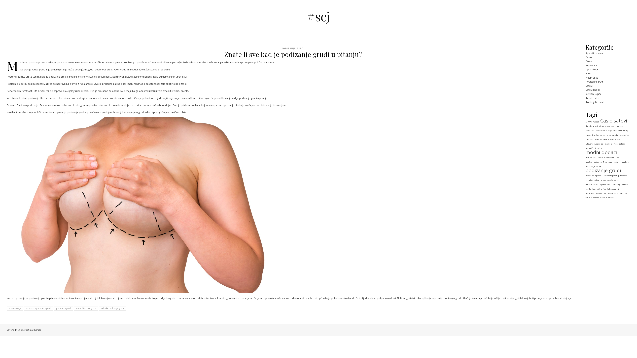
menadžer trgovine (594, 148)
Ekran (589, 61)
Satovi (589, 85)
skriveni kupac (592, 184)
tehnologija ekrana (620, 184)
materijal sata (620, 144)
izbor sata (590, 130)
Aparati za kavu (594, 53)
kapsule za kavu (615, 130)
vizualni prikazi (592, 198)
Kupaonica (591, 65)
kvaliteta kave (601, 139)
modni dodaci (601, 152)
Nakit (588, 73)
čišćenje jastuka (607, 198)
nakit (618, 157)
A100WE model (592, 122)
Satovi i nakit (593, 89)
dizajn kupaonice (606, 126)
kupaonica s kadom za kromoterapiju (602, 135)
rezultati (589, 180)
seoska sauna (613, 180)
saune (603, 180)
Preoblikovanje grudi (86, 308)
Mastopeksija (15, 308)
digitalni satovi (592, 126)
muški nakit (609, 157)
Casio (589, 57)
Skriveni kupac (593, 93)
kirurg (625, 130)
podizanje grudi (38, 62)
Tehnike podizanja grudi (112, 308)
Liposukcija (592, 69)
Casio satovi (613, 121)
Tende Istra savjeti (611, 189)
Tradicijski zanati (595, 102)
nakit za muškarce (594, 162)
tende (588, 189)
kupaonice (624, 135)
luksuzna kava (614, 139)
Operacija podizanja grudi (38, 308)
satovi (597, 180)
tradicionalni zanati (594, 193)
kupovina (590, 139)
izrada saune (601, 130)
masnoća (608, 144)
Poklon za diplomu (594, 176)
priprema (622, 176)
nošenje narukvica (621, 162)
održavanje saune (593, 166)
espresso (619, 126)
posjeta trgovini (610, 176)
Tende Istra (592, 98)
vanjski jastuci (610, 193)
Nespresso (592, 77)
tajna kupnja (605, 184)
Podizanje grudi (293, 48)
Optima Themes (33, 329)
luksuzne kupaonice (594, 144)
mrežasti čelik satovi (594, 157)
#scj (318, 16)
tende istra (597, 189)
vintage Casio (622, 193)
